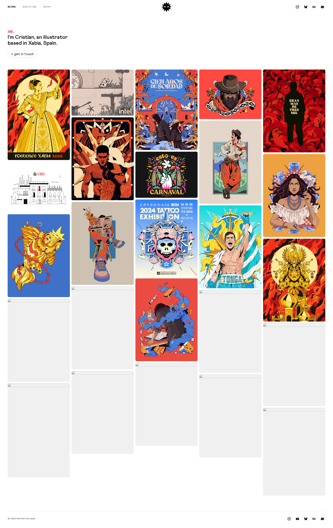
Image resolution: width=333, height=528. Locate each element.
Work (12, 7)
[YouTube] (297, 519)
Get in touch (22, 54)
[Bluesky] (306, 7)
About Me (30, 7)
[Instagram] (297, 7)
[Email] (322, 7)
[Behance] (314, 7)
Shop (47, 7)
